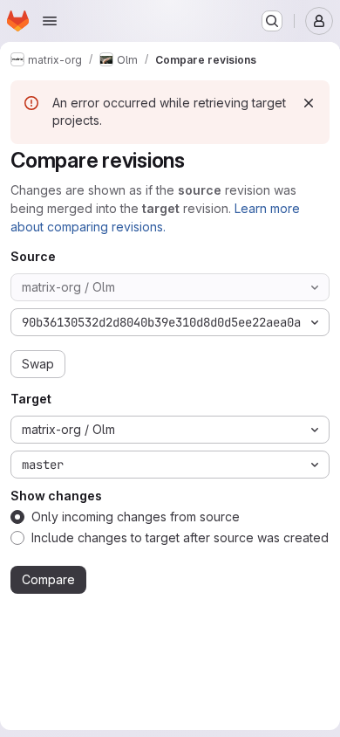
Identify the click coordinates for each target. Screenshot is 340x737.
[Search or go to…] (272, 20)
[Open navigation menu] (50, 21)
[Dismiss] (308, 103)
